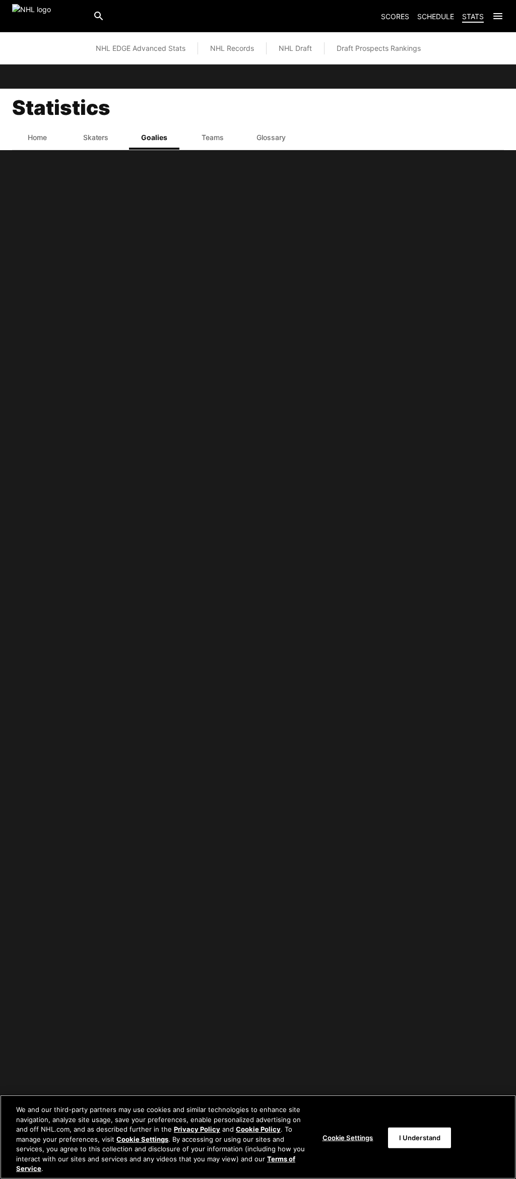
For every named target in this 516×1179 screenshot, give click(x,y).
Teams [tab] (213, 137)
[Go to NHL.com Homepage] (48, 16)
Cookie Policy (258, 1129)
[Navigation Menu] (498, 16)
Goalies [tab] (154, 137)
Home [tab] (37, 137)
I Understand (420, 1137)
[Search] (99, 16)
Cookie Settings (142, 1139)
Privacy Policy (197, 1129)
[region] (258, 1137)
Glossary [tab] (271, 137)
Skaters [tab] (96, 137)
